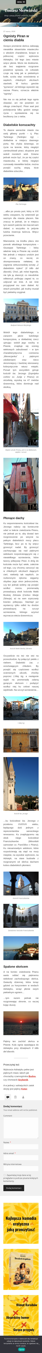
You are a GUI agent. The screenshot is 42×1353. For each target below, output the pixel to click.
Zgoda (21, 1349)
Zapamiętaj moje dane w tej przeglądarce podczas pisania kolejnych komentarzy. (20, 1178)
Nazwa (7, 1142)
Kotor (24, 1089)
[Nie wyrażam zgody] (39, 1344)
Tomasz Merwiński (21, 10)
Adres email (9, 1153)
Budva (32, 1076)
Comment (7, 1115)
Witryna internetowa (12, 1164)
